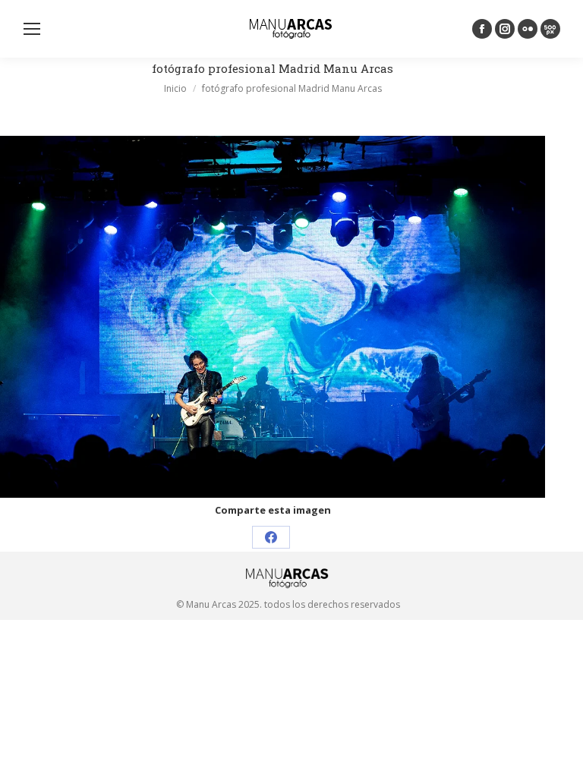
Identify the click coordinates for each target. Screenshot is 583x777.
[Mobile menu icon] (32, 29)
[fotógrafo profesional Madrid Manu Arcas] (272, 317)
